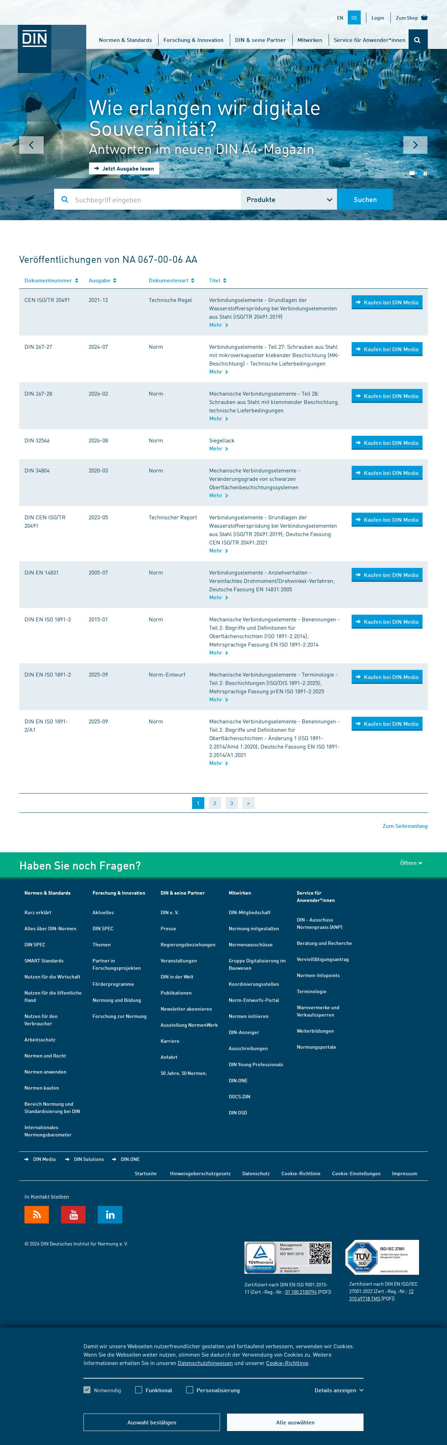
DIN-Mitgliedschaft (250, 912)
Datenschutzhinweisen (205, 1362)
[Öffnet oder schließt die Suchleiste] (418, 40)
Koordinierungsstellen (254, 984)
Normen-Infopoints (318, 975)
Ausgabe (101, 280)
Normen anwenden (45, 1071)
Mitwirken (310, 39)
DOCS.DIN (239, 1096)
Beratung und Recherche (324, 943)
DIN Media (44, 1159)
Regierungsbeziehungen (188, 944)
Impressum (404, 1173)
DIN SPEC (34, 944)
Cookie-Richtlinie (287, 1362)
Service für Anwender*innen (369, 39)
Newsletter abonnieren (186, 1008)
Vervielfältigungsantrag (323, 959)
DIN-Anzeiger (244, 1032)
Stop (425, 173)
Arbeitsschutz (40, 1039)
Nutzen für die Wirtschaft (52, 976)
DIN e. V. (170, 912)
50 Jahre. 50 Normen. (184, 1073)
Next (415, 145)
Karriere (170, 1041)
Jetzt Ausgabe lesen (127, 168)
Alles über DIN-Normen (50, 928)
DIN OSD (238, 1112)
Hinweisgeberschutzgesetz (200, 1173)
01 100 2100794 (301, 1291)
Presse (168, 928)
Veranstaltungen (179, 960)
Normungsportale (316, 1046)
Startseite (146, 1173)
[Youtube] (73, 1214)
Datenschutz (256, 1173)
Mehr (217, 324)
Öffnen (408, 862)
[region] (223, 1374)
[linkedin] (110, 1214)
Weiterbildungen (315, 1030)
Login (378, 17)
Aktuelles (103, 912)
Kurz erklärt (37, 912)
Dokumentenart (170, 280)
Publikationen (176, 992)
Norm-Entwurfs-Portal (254, 1000)
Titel (216, 280)
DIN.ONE (238, 1080)
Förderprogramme (113, 984)
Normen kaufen (41, 1087)
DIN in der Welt (177, 976)
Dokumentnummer (49, 280)
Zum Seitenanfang (405, 825)
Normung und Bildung (117, 1000)
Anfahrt (169, 1057)
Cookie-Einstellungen (356, 1173)
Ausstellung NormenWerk (189, 1024)
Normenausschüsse (251, 944)
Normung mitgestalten (254, 928)
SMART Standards (44, 960)
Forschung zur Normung (120, 1016)
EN (340, 17)
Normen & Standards (125, 39)
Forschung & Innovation (193, 39)
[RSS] (36, 1214)
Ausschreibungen (248, 1048)
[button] (339, 1390)
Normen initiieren (249, 1016)
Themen (102, 944)
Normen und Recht (45, 1055)
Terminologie (312, 991)
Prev (31, 145)
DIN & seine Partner (260, 39)
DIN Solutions (89, 1159)
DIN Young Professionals (256, 1064)
